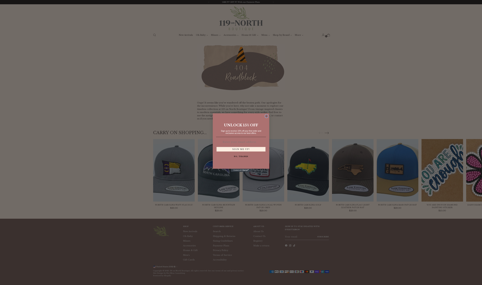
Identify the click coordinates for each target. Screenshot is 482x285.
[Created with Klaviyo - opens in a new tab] (241, 170)
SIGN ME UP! (241, 149)
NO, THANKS (241, 156)
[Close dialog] (266, 116)
